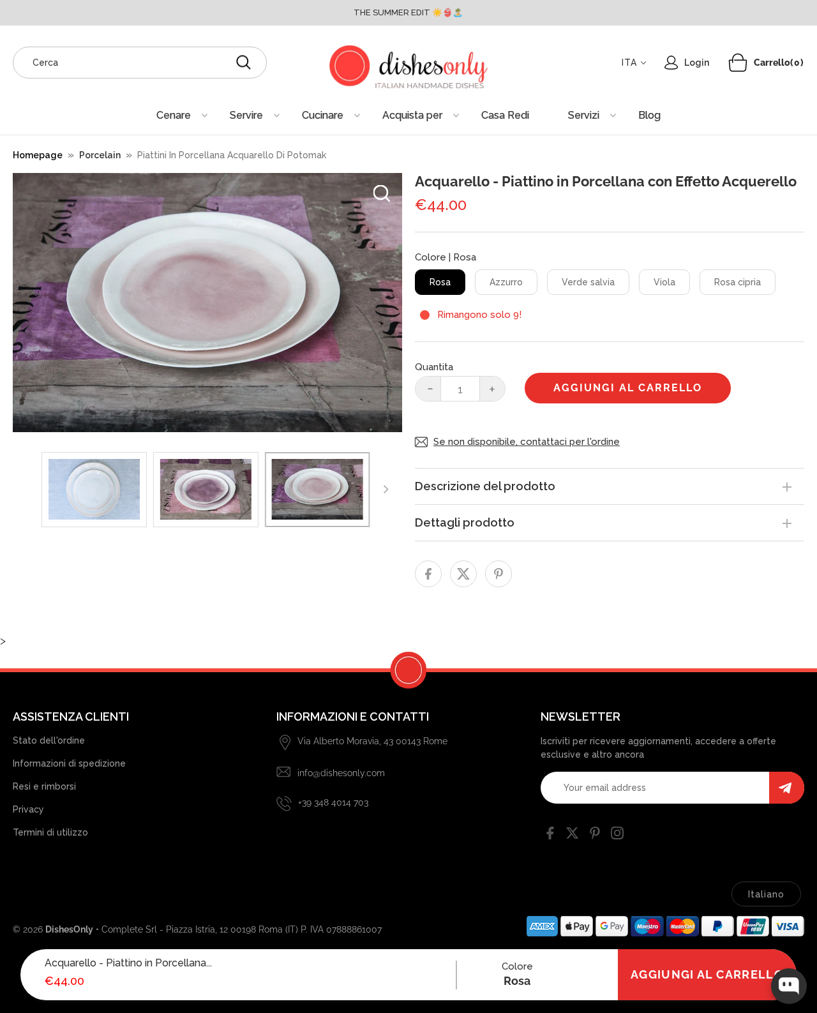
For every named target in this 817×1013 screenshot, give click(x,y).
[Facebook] (550, 835)
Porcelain (100, 155)
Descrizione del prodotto (485, 486)
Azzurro (506, 282)
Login (696, 62)
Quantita (434, 367)
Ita (629, 62)
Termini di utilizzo (50, 832)
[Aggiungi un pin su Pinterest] (498, 573)
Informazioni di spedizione (69, 763)
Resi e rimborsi (44, 786)
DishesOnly (69, 929)
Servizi (583, 115)
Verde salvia (588, 282)
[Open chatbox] (789, 986)
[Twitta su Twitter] (463, 573)
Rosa (440, 282)
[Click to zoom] (382, 193)
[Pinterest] (594, 835)
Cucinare (322, 115)
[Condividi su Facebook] (428, 573)
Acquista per (412, 115)
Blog (649, 115)
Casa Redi (505, 115)
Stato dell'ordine (49, 740)
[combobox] (140, 63)
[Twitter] (572, 835)
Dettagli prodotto (464, 522)
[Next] (385, 490)
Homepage (38, 155)
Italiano (766, 894)
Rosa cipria (737, 282)
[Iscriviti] (786, 788)
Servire (246, 115)
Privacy (28, 809)
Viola (664, 282)
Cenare (173, 115)
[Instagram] (617, 835)
